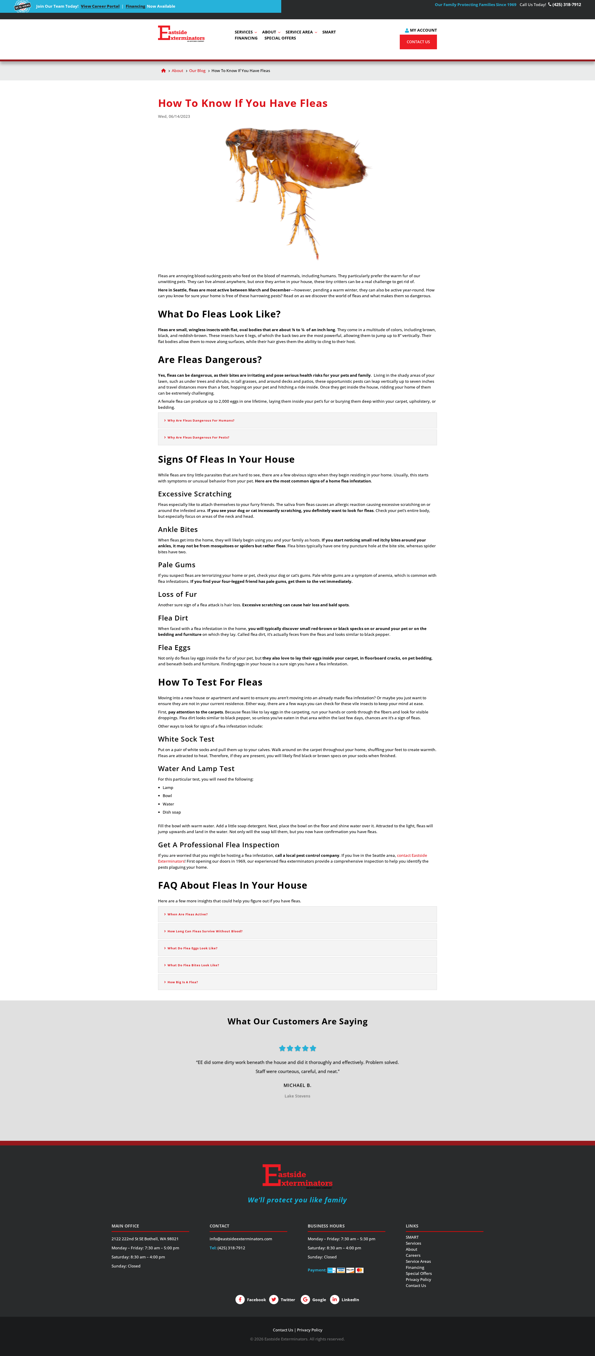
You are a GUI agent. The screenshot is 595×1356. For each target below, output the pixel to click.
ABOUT (269, 32)
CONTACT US (418, 41)
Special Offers (419, 1273)
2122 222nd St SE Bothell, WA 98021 (145, 1238)
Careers (413, 1255)
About (177, 70)
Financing (135, 6)
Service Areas (418, 1261)
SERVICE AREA (299, 32)
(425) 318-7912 (231, 1247)
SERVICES (244, 32)
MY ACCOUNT (423, 30)
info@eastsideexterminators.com (241, 1238)
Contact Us (416, 1285)
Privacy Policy (418, 1279)
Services (413, 1243)
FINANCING (246, 38)
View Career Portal (100, 6)
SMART (329, 32)
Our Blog (197, 70)
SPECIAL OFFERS (280, 38)
